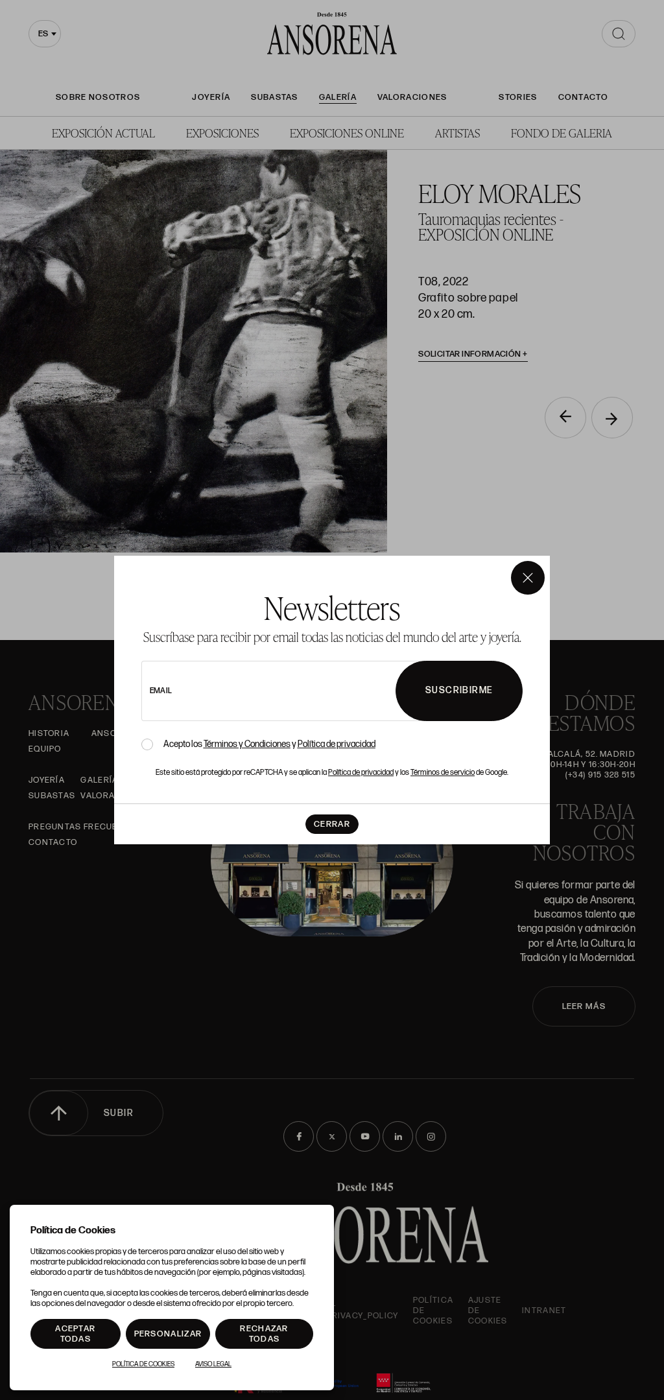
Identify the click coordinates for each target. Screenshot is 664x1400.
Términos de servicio (442, 772)
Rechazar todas (264, 1333)
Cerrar (332, 824)
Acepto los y (269, 744)
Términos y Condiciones (247, 744)
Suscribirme (459, 690)
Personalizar (168, 1334)
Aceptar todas (75, 1333)
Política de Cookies (143, 1364)
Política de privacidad (336, 744)
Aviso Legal (213, 1364)
